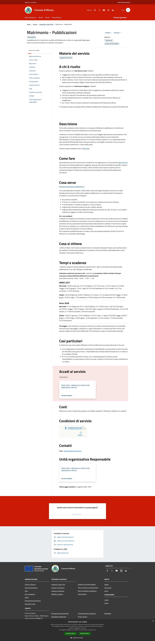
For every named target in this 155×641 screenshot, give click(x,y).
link (95, 630)
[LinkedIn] (112, 10)
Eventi (106, 603)
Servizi (35, 24)
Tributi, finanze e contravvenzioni (88, 588)
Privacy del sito (82, 617)
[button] (77, 638)
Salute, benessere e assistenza (87, 591)
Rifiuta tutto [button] (84, 633)
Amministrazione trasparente (87, 613)
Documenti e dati (30, 604)
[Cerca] (128, 10)
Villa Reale (86, 148)
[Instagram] (107, 10)
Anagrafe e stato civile (46, 24)
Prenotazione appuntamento (60, 613)
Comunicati (107, 588)
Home (28, 24)
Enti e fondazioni (30, 594)
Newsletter (107, 613)
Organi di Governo (30, 584)
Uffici (26, 591)
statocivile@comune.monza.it (73, 451)
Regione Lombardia (30, 2)
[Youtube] (103, 10)
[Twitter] (98, 10)
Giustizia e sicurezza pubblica (87, 584)
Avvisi (106, 591)
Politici (27, 597)
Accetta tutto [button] (70, 633)
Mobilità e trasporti (57, 594)
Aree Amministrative (31, 588)
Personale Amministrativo (33, 601)
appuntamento (123, 162)
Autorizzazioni (82, 594)
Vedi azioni (117, 33)
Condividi (107, 33)
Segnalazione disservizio (58, 617)
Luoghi (106, 600)
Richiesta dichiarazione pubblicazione (71, 186)
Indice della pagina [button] (34, 50)
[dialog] (77, 630)
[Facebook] (94, 10)
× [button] (153, 621)
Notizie (106, 584)
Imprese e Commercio (57, 588)
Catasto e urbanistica (57, 591)
